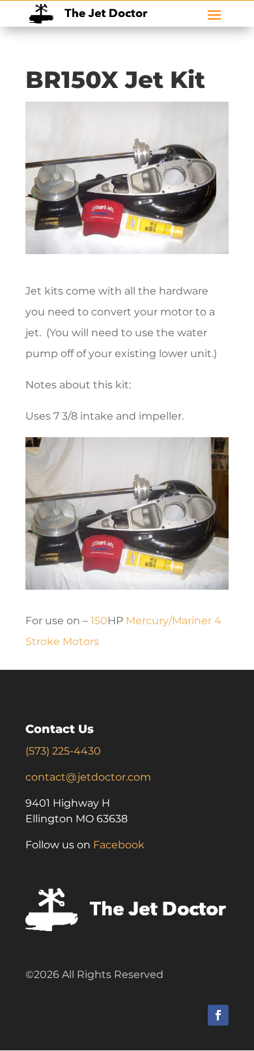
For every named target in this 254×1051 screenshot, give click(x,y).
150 (99, 620)
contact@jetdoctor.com (88, 777)
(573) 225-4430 (63, 751)
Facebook (119, 845)
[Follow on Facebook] (218, 1015)
